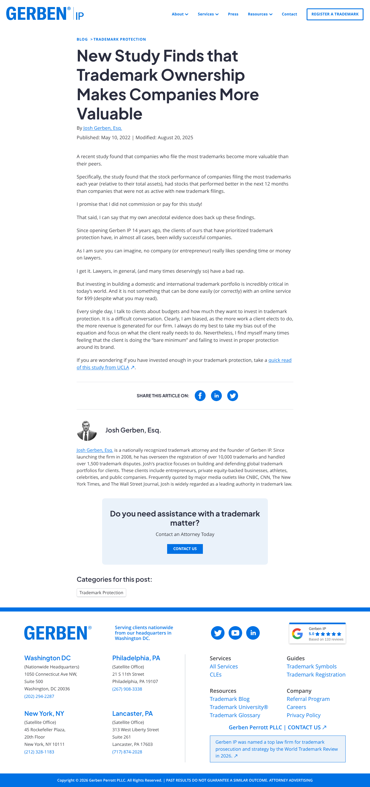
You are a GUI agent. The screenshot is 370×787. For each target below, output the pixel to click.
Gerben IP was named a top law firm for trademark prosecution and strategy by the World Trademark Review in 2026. (277, 749)
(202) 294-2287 (39, 696)
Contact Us (185, 548)
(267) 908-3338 (127, 689)
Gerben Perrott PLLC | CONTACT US (275, 727)
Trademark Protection (102, 593)
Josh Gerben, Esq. (102, 128)
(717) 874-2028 (127, 752)
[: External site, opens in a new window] (200, 395)
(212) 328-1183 (39, 752)
